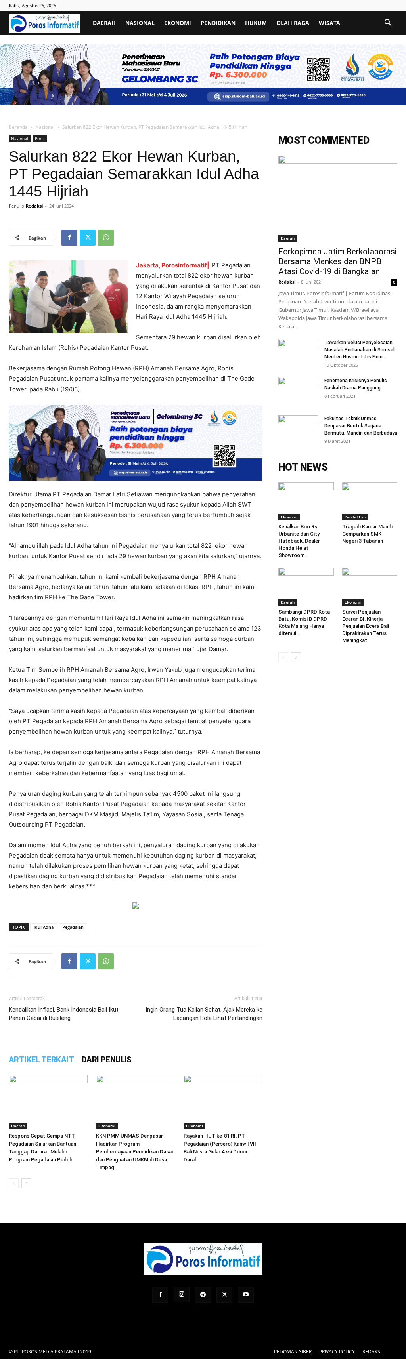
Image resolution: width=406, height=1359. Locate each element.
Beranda (18, 127)
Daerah (104, 23)
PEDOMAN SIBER (293, 1351)
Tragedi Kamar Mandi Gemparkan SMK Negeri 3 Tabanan (367, 534)
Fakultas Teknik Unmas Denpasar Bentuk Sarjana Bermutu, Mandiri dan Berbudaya (360, 426)
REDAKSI (371, 1351)
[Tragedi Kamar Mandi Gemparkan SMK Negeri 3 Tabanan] (370, 501)
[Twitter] (88, 238)
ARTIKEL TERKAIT (41, 1059)
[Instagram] (182, 1294)
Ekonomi (177, 23)
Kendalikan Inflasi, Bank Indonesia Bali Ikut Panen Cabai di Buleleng (64, 1014)
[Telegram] (203, 1295)
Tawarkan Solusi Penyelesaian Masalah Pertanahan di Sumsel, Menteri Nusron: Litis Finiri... (360, 350)
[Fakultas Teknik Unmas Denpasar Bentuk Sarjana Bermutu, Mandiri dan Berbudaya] (298, 429)
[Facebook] (69, 238)
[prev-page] (14, 1183)
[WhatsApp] (106, 238)
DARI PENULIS (107, 1059)
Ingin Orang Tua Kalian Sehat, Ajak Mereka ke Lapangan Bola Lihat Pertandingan (204, 1014)
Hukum (256, 23)
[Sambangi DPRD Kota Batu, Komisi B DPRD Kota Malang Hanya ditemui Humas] (306, 587)
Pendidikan (218, 23)
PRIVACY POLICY (337, 1351)
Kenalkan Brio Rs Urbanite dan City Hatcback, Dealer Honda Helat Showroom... (299, 541)
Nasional (140, 23)
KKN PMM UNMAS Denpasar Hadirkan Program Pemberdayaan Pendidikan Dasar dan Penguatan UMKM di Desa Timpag (135, 1151)
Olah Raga (292, 23)
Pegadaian (73, 927)
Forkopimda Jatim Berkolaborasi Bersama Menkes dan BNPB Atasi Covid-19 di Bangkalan (337, 261)
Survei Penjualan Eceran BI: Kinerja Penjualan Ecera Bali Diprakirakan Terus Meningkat (365, 626)
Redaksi (34, 206)
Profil (40, 138)
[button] (387, 23)
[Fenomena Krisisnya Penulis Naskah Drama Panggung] (298, 391)
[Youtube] (246, 1295)
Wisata (329, 23)
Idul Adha (44, 927)
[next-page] (26, 1183)
